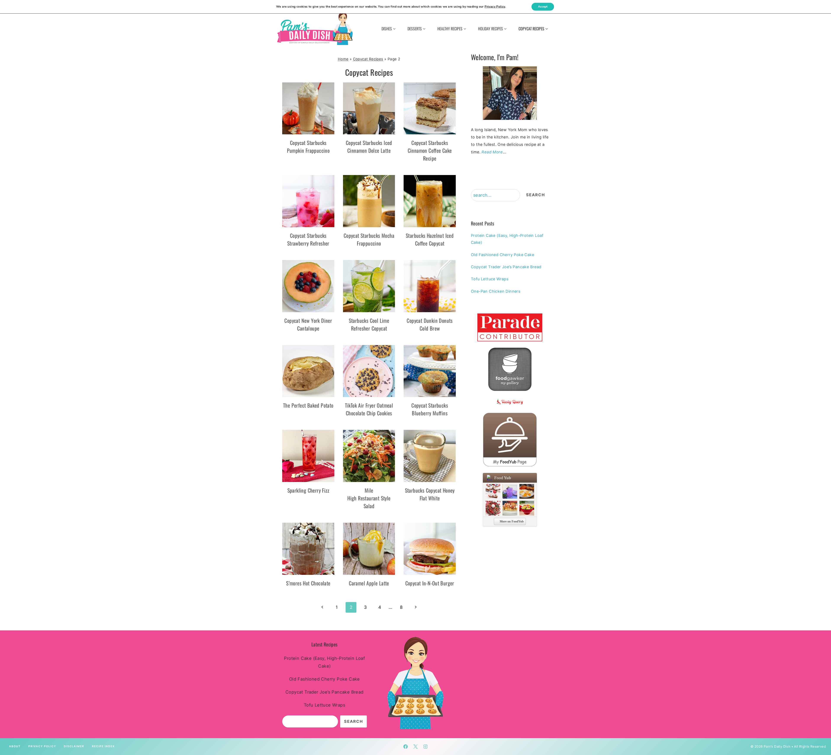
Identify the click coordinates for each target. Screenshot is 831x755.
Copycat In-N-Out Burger (429, 583)
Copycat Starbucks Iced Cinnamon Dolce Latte (369, 146)
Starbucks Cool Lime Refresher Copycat (369, 324)
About (15, 746)
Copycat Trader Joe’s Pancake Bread (506, 267)
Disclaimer (74, 746)
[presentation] (308, 108)
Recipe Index (103, 746)
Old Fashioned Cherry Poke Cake (502, 254)
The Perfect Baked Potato (308, 405)
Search (535, 195)
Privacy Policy (42, 746)
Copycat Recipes (368, 59)
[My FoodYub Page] (510, 440)
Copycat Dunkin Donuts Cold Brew (430, 324)
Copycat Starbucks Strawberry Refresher (308, 239)
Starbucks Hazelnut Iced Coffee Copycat (430, 239)
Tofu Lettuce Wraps (489, 279)
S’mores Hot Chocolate (308, 583)
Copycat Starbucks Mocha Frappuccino (369, 239)
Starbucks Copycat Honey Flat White (430, 494)
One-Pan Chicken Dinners (495, 291)
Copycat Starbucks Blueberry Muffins (429, 409)
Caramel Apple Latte (369, 583)
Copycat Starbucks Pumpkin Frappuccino (308, 146)
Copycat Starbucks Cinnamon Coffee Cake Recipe (430, 150)
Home (343, 59)
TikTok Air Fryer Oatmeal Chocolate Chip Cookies (369, 409)
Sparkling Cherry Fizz (308, 490)
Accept (543, 7)
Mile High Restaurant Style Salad (368, 498)
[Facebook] (405, 746)
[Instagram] (425, 746)
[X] (415, 746)
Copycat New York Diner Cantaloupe (308, 324)
